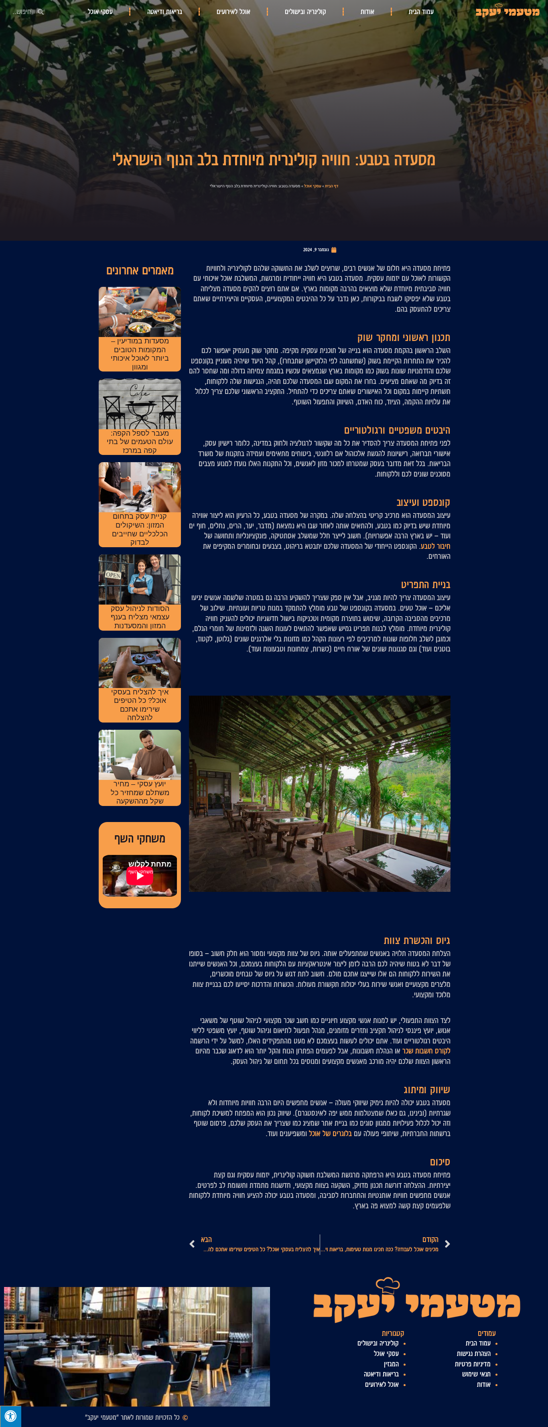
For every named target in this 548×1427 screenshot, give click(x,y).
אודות (367, 12)
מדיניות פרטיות (473, 1364)
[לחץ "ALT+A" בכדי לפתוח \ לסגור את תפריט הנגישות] (10, 1416)
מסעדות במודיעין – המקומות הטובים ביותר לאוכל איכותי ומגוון (140, 354)
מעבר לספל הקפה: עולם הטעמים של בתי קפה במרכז (140, 442)
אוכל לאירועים (233, 12)
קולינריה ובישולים (305, 12)
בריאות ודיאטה (164, 12)
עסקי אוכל (100, 12)
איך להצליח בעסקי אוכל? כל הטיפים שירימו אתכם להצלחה (139, 705)
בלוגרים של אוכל (330, 1133)
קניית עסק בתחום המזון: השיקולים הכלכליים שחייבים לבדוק (140, 529)
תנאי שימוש (476, 1374)
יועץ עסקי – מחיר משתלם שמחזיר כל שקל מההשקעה (140, 792)
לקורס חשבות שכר (426, 1050)
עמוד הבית (421, 12)
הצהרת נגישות (474, 1354)
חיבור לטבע (436, 546)
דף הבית (331, 186)
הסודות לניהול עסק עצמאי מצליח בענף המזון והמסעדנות (140, 617)
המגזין (391, 1364)
